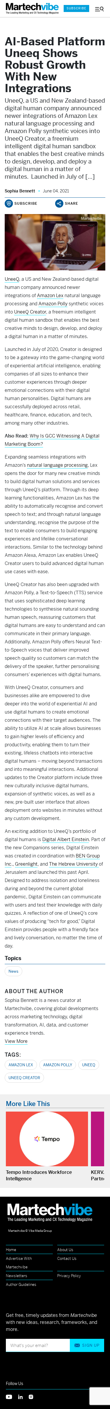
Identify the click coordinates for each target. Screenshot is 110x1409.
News (13, 971)
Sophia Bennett (20, 191)
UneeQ (12, 279)
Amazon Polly (57, 1064)
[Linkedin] (23, 1396)
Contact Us (67, 1258)
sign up (90, 1345)
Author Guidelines (21, 1284)
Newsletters (16, 1275)
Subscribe (76, 8)
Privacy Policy (69, 1275)
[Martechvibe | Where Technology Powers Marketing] (32, 9)
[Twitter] (12, 1396)
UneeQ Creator (24, 1077)
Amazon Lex (21, 1064)
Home (11, 1249)
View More (16, 1041)
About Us (65, 1249)
